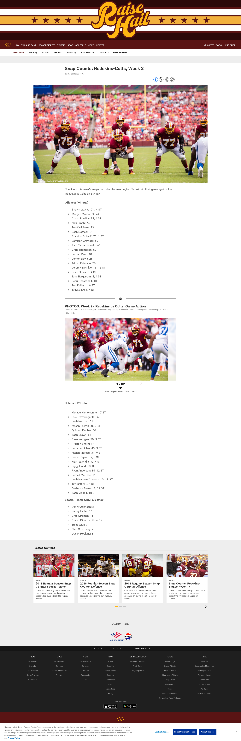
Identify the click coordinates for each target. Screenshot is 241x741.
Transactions (110, 689)
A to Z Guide (137, 666)
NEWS (33, 657)
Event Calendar (110, 671)
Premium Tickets (170, 671)
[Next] (141, 383)
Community (32, 680)
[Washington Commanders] (120, 719)
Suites (170, 689)
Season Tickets (170, 666)
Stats (110, 684)
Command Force (204, 675)
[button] (117, 607)
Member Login (170, 661)
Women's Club (204, 684)
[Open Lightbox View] (120, 357)
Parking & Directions (137, 661)
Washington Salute (204, 671)
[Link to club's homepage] (7, 44)
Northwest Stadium (137, 657)
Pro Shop (204, 689)
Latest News (32, 661)
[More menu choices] (107, 45)
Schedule (110, 666)
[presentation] (206, 607)
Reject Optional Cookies (184, 732)
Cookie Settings (161, 732)
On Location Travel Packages (170, 698)
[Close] (236, 732)
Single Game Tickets (170, 675)
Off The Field (33, 671)
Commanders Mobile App (204, 666)
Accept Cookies (208, 732)
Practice (86, 671)
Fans (85, 680)
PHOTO (85, 657)
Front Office (110, 680)
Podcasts (59, 675)
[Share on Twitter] (161, 81)
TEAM (110, 657)
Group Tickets (170, 680)
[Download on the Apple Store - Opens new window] (110, 706)
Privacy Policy (14, 738)
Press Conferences (59, 671)
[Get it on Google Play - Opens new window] (130, 707)
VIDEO (59, 657)
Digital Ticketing (170, 684)
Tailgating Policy (138, 671)
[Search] (205, 45)
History (110, 693)
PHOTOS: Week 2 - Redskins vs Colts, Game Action (105, 306)
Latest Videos (59, 661)
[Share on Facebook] (155, 81)
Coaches (110, 675)
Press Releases (32, 675)
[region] (120, 732)
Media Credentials (204, 693)
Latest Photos (85, 661)
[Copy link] (172, 79)
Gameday (32, 666)
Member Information (170, 693)
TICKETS (170, 657)
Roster (110, 661)
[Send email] (167, 81)
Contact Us (204, 661)
